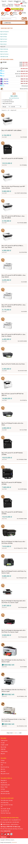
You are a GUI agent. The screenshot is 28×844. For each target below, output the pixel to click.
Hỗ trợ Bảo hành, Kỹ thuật (6, 800)
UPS (2, 765)
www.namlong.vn (15, 824)
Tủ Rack (3, 760)
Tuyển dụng (17, 4)
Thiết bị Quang (4, 751)
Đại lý (24, 1)
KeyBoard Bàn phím (5, 784)
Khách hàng (24, 2)
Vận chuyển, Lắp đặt (5, 808)
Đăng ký (17, 6)
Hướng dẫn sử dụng (17, 1)
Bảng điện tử (4, 780)
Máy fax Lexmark (4, 51)
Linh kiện (3, 789)
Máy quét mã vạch (5, 773)
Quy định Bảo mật (5, 811)
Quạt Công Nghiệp (5, 791)
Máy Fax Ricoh (3, 41)
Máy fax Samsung (4, 49)
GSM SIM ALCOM (4, 56)
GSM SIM (3, 749)
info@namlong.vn (6, 824)
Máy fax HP (2, 46)
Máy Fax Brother (3, 34)
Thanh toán (10, 4)
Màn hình (3, 769)
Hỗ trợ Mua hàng (4, 802)
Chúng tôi (10, 1)
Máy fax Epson (3, 44)
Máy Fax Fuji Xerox (4, 54)
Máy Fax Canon (3, 39)
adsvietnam (14, 842)
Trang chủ (4, 1)
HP (8, 110)
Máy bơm (3, 753)
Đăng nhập (23, 6)
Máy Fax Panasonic (4, 31)
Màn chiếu (3, 771)
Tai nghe (3, 742)
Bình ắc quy (3, 762)
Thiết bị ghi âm (4, 740)
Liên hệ (3, 4)
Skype (3, 71)
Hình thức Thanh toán (6, 813)
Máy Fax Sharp (3, 36)
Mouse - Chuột (4, 787)
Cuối (20, 732)
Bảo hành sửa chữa (5, 793)
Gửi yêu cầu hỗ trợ (24, 88)
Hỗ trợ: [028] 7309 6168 (7, 6)
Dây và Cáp (3, 747)
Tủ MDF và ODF (4, 745)
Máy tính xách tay (5, 767)
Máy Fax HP (13, 110)
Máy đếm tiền (4, 782)
